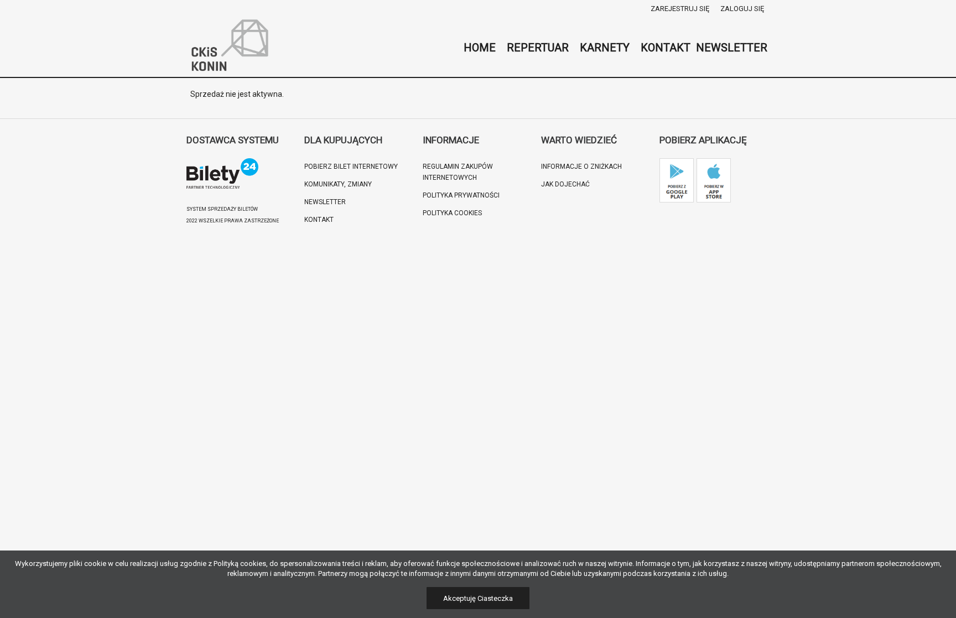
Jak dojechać (565, 184)
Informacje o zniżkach (581, 166)
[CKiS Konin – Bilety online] (230, 47)
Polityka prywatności (461, 195)
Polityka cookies (452, 213)
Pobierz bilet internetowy (351, 166)
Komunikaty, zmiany (338, 184)
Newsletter (325, 202)
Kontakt (319, 220)
